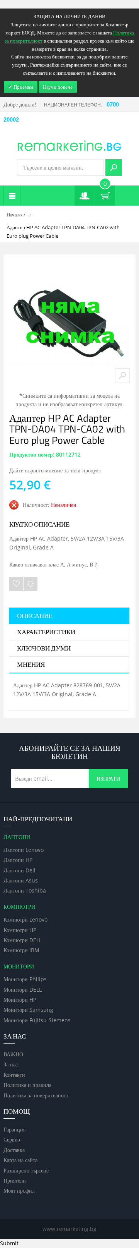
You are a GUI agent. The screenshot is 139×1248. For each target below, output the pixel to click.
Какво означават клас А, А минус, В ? (53, 564)
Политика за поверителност (35, 1095)
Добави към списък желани (16, 584)
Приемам (22, 86)
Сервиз (11, 1139)
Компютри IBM (21, 950)
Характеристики (46, 632)
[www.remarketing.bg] (69, 145)
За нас (10, 1064)
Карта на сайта (20, 1160)
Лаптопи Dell (19, 870)
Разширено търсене (26, 1170)
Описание (35, 616)
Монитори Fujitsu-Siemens (37, 1020)
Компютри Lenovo (25, 919)
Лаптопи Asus (20, 880)
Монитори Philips (25, 979)
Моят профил (19, 1190)
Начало (14, 214)
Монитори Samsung (28, 1009)
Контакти (14, 1074)
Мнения (31, 665)
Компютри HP (19, 930)
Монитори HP (19, 999)
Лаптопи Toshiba (24, 890)
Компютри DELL (22, 940)
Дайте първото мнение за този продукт (55, 470)
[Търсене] (113, 167)
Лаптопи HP (17, 859)
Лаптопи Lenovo (23, 849)
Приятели (14, 1180)
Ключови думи (44, 648)
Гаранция (14, 1129)
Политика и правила (27, 1084)
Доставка (14, 1150)
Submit (9, 1243)
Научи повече (58, 86)
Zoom (122, 375)
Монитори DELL (22, 989)
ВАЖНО (13, 1054)
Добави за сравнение (30, 584)
